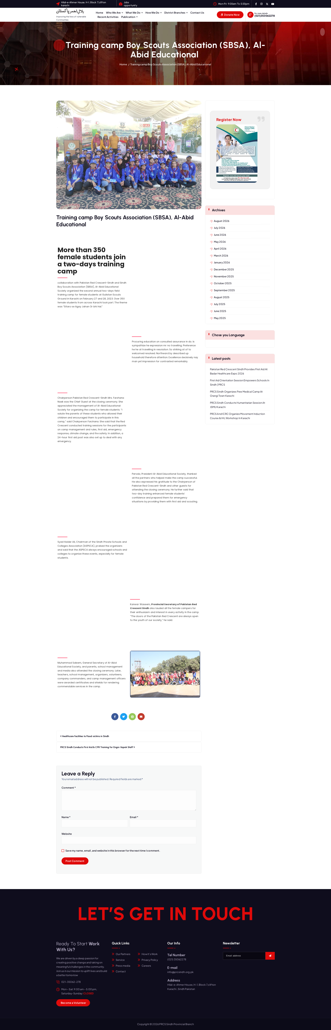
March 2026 (221, 255)
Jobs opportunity (130, 4)
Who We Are (113, 12)
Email (134, 817)
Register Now (228, 119)
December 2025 (224, 269)
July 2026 (219, 227)
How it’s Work (150, 954)
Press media (123, 965)
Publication (128, 16)
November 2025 (224, 276)
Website (67, 833)
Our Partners (123, 954)
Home (99, 12)
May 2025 (220, 317)
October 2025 (223, 283)
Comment (69, 787)
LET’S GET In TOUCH (165, 914)
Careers (146, 965)
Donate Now (231, 14)
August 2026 (222, 220)
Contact (121, 971)
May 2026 (220, 241)
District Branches (174, 12)
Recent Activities (107, 16)
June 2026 (220, 234)
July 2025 (219, 304)
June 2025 (220, 311)
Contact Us (197, 12)
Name (66, 817)
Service (120, 959)
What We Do (133, 12)
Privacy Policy (150, 959)
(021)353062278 (264, 15)
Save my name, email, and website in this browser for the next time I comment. (112, 850)
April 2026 (220, 248)
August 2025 (222, 297)
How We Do (152, 12)
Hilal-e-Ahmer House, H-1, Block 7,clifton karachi (83, 4)
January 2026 (222, 262)
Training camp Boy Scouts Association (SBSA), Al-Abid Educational (171, 64)
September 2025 (224, 290)
